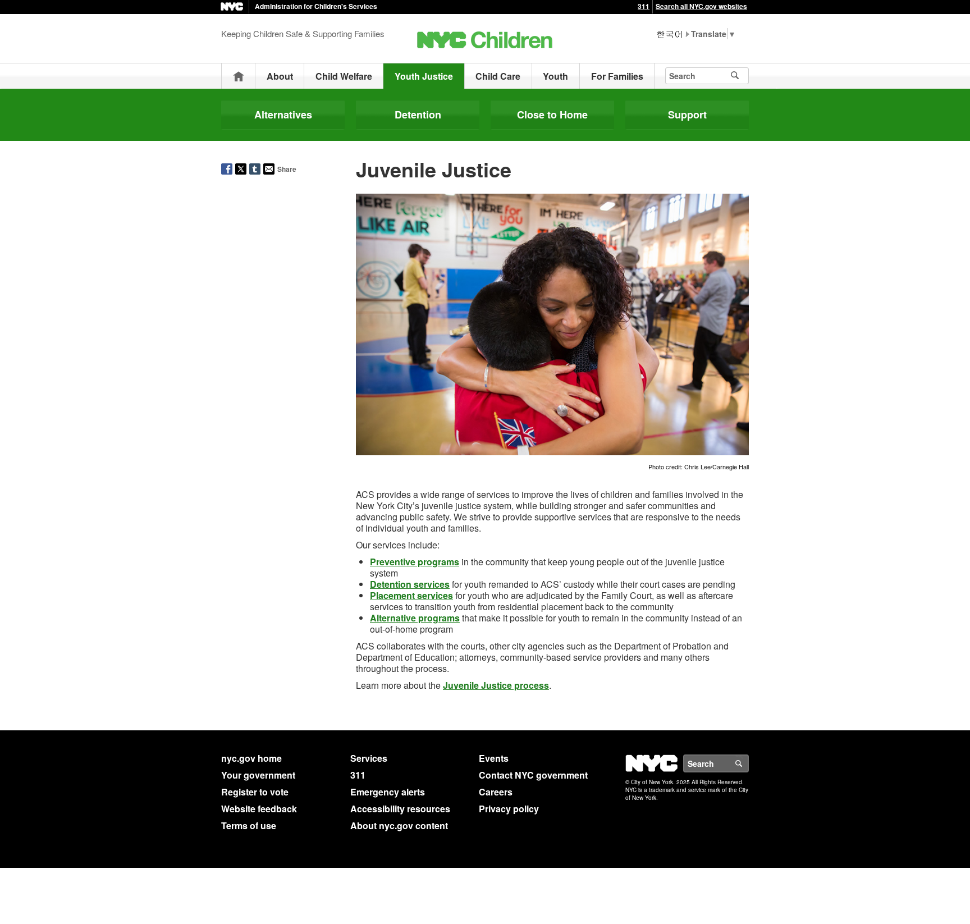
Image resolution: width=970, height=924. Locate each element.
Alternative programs (415, 617)
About (280, 76)
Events (494, 758)
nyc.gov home (251, 758)
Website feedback (259, 808)
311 (643, 6)
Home (238, 76)
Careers (496, 791)
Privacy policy (509, 808)
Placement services (411, 595)
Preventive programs (414, 561)
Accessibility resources (400, 808)
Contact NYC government (533, 775)
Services (368, 758)
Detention (418, 114)
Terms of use (248, 825)
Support (687, 114)
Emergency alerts (387, 791)
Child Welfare (343, 76)
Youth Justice (424, 76)
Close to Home (552, 114)
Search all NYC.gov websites (701, 6)
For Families (617, 76)
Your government (258, 775)
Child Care (497, 76)
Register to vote (255, 791)
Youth (555, 76)
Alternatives (283, 114)
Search (748, 763)
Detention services (410, 584)
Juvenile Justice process (496, 685)
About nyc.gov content (399, 825)
